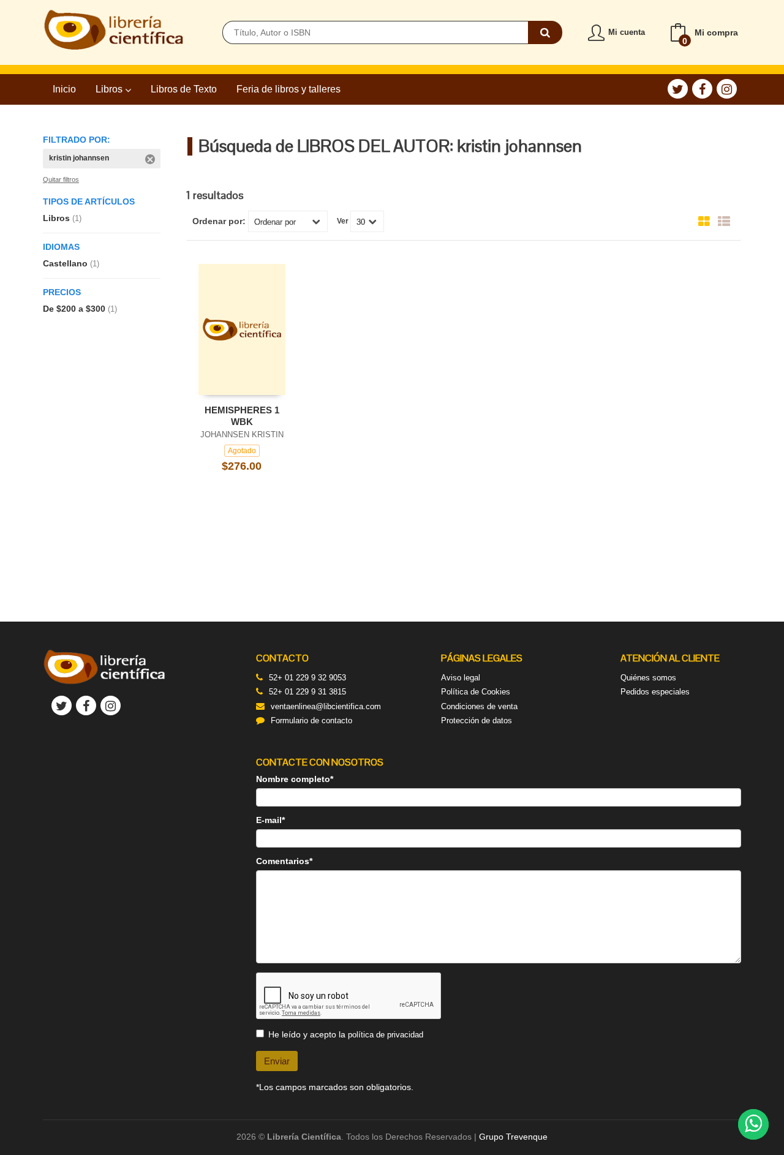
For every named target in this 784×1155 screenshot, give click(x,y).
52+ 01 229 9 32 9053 (307, 677)
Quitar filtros (61, 179)
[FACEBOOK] (702, 89)
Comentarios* (284, 861)
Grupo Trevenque (513, 1137)
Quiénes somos (648, 677)
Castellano (71, 263)
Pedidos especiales (655, 691)
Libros (110, 89)
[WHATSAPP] (753, 1124)
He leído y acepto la (345, 1034)
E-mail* (270, 820)
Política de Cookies (475, 691)
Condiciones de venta (479, 706)
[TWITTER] (678, 89)
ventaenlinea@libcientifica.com (326, 706)
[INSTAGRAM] (727, 89)
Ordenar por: (219, 221)
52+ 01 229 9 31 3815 (307, 691)
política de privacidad (385, 1034)
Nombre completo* (294, 779)
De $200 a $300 (80, 309)
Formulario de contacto (311, 720)
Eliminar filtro (150, 159)
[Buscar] (545, 32)
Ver (343, 221)
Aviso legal (460, 677)
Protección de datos (476, 720)
